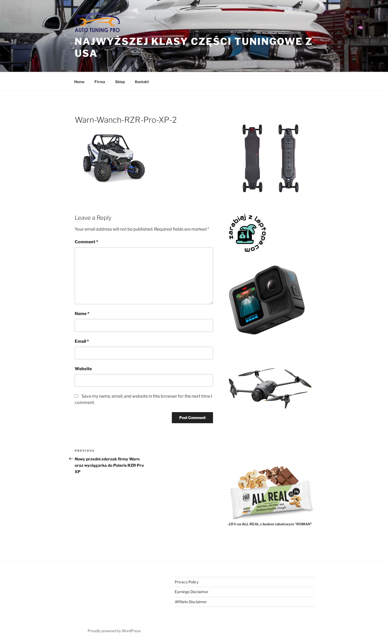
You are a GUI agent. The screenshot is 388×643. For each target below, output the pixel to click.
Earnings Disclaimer (191, 591)
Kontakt (142, 81)
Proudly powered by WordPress (114, 630)
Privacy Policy (186, 582)
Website (83, 368)
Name (82, 313)
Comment (86, 241)
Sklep (120, 81)
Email (82, 341)
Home (79, 81)
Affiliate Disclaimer (191, 601)
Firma (99, 81)
